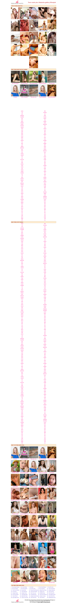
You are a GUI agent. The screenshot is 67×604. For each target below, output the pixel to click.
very (22, 326)
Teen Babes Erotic (52, 594)
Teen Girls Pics (24, 591)
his (22, 156)
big (45, 119)
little (45, 276)
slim (22, 307)
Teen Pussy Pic (51, 593)
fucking (45, 140)
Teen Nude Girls (24, 594)
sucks (45, 199)
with (22, 332)
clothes (45, 128)
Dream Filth (24, 590)
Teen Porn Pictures (43, 594)
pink (22, 181)
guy (22, 149)
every (22, 248)
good (45, 146)
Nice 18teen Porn (16, 597)
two (45, 212)
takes (45, 200)
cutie (22, 131)
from (45, 137)
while (45, 329)
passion (22, 178)
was (45, 326)
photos (22, 180)
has (22, 152)
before (45, 118)
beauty (45, 229)
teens (22, 203)
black (22, 121)
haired (45, 149)
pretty (45, 184)
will (45, 218)
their (45, 205)
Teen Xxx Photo (15, 588)
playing (45, 181)
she (45, 190)
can (45, 127)
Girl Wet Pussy (42, 593)
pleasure (22, 183)
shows (22, 193)
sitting (45, 193)
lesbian (22, 276)
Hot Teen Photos (24, 588)
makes (22, 282)
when (22, 329)
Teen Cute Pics (42, 588)
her (45, 153)
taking (22, 202)
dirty (45, 133)
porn (45, 183)
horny (45, 156)
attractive (22, 115)
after (45, 223)
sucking (22, 199)
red (22, 187)
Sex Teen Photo (24, 587)
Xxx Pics (31, 587)
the (22, 205)
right (22, 301)
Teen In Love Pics (25, 597)
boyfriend (45, 124)
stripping (45, 196)
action (22, 223)
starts (22, 196)
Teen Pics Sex (50, 587)
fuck (45, 251)
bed (22, 118)
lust (22, 168)
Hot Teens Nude (15, 594)
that (45, 203)
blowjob (22, 122)
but (45, 125)
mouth (22, 171)
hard (22, 150)
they (45, 208)
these (22, 208)
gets (22, 143)
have (45, 152)
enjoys (45, 134)
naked (45, 171)
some (45, 307)
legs (45, 162)
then (45, 206)
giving (22, 146)
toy (22, 212)
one (45, 175)
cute (45, 130)
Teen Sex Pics (51, 591)
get (45, 254)
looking (45, 165)
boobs (22, 124)
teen (45, 202)
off (22, 175)
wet (45, 215)
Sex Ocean (15, 591)
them (22, 206)
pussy (22, 186)
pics (45, 180)
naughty (22, 172)
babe (45, 115)
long (22, 165)
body (45, 122)
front (22, 251)
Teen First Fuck (33, 597)
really (45, 186)
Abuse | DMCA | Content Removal (44, 602)
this (22, 209)
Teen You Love (33, 593)
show (22, 304)
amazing (44, 112)
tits (44, 211)
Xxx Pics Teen (32, 588)
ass (45, 226)
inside (45, 159)
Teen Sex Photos (52, 588)
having (22, 153)
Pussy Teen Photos (34, 590)
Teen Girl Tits (42, 597)
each (22, 134)
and (22, 226)
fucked (22, 140)
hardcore (45, 150)
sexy (22, 190)
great (45, 147)
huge (45, 158)
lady (22, 162)
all (22, 112)
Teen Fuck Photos (42, 587)
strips (22, 197)
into (22, 161)
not (22, 174)
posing (22, 184)
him (45, 155)
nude (45, 174)
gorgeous (22, 147)
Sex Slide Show (33, 594)
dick (45, 131)
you (45, 332)
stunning (45, 197)
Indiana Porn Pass (43, 590)
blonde (45, 121)
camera (22, 127)
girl (22, 144)
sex (45, 301)
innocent (22, 159)
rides (45, 187)
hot (22, 158)
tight (45, 209)
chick (22, 128)
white (22, 218)
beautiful (22, 229)
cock (22, 130)
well (22, 215)
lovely (22, 279)
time (22, 211)
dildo (22, 133)
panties (45, 177)
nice (45, 172)
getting (45, 143)
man (45, 282)
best (22, 119)
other (22, 177)
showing (44, 304)
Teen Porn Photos (15, 590)
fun (22, 254)
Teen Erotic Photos (15, 587)
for (44, 248)
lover (45, 279)
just (45, 161)
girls (45, 144)
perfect (45, 178)
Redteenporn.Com (52, 597)
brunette (22, 125)
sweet (22, 200)
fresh (22, 137)
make (45, 168)
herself (22, 155)
